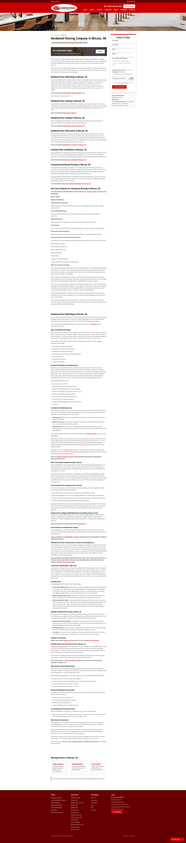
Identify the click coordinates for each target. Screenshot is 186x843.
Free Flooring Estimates (57, 812)
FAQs (92, 805)
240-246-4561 (117, 6)
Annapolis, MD (74, 819)
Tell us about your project (120, 58)
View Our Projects (55, 1)
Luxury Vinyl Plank (95, 764)
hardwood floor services (70, 450)
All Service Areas (75, 829)
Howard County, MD (76, 815)
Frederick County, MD (76, 817)
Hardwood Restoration (56, 807)
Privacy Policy (126, 835)
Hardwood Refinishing (77, 764)
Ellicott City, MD (75, 812)
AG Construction (80, 443)
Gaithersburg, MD (75, 797)
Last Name (115, 44)
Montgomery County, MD (77, 802)
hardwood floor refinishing (81, 452)
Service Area (108, 10)
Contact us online (68, 640)
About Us (93, 797)
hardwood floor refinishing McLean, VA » (73, 93)
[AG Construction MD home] (64, 8)
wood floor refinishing (83, 106)
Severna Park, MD (75, 822)
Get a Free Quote (129, 6)
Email (114, 49)
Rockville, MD (74, 800)
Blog (92, 807)
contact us (94, 324)
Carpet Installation (55, 802)
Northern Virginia (75, 827)
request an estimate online (64, 457)
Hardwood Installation (58, 764)
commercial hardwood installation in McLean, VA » (76, 183)
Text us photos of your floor (119, 101)
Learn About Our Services (58, 243)
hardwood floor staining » (69, 113)
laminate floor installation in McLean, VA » (74, 160)
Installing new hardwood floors (59, 646)
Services (92, 10)
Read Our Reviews (131, 1)
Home (52, 35)
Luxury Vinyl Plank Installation (58, 800)
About (86, 10)
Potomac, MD (74, 805)
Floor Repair (54, 810)
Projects (116, 10)
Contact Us (132, 10)
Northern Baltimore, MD (77, 824)
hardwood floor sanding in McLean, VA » (73, 126)
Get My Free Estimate (119, 87)
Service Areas (132, 835)
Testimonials (123, 10)
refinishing (81, 524)
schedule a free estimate (92, 640)
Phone (114, 53)
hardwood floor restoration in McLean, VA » (74, 145)
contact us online (92, 191)
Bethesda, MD (74, 807)
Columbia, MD (74, 810)
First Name (115, 40)
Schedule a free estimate (64, 562)
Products (100, 10)
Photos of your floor (122, 70)
